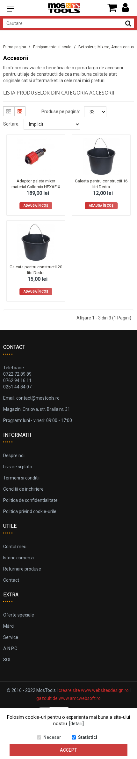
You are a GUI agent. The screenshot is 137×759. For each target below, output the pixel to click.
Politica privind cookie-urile (29, 511)
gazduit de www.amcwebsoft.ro (68, 698)
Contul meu (14, 546)
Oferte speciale (18, 614)
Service (10, 637)
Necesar (52, 737)
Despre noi (14, 455)
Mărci (8, 626)
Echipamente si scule (52, 47)
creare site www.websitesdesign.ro (94, 690)
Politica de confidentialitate (30, 500)
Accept (68, 750)
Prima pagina (14, 47)
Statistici (87, 737)
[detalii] (76, 723)
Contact (11, 580)
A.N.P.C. (10, 648)
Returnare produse (22, 568)
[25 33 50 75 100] (95, 111)
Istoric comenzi (18, 557)
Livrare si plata (17, 466)
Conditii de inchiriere (23, 489)
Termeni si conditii (21, 477)
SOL (7, 659)
